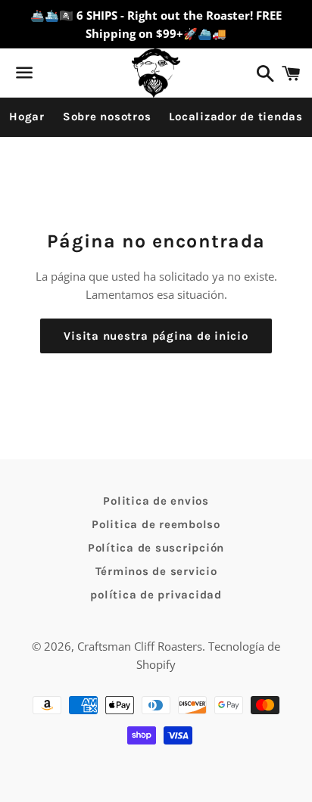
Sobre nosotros (107, 116)
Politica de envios (156, 501)
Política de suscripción (156, 548)
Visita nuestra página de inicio (156, 336)
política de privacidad (156, 595)
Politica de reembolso (156, 524)
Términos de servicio (156, 571)
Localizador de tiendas (236, 116)
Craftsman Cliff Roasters (139, 646)
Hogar (27, 116)
